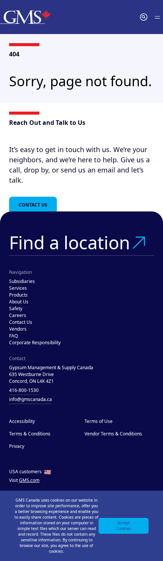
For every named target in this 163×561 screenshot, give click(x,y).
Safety (15, 308)
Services (18, 288)
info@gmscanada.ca (30, 399)
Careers (17, 315)
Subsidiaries (22, 281)
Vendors (18, 329)
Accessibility (22, 421)
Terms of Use (99, 421)
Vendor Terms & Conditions (113, 433)
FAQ (13, 336)
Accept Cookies (123, 525)
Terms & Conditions (29, 433)
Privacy (16, 446)
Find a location (69, 243)
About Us (18, 301)
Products (18, 295)
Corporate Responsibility (35, 342)
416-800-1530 (24, 390)
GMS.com (29, 480)
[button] (143, 17)
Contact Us (33, 205)
